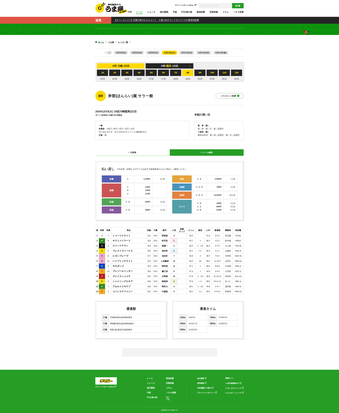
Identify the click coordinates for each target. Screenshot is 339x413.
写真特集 (213, 12)
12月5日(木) (137, 52)
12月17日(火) (238, 52)
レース (139, 12)
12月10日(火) (169, 52)
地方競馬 (164, 12)
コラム (225, 12)
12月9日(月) (153, 52)
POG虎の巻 (186, 12)
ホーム (101, 42)
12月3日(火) (105, 52)
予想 (175, 12)
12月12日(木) (203, 52)
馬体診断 (201, 12)
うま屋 (111, 42)
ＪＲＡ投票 (238, 12)
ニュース (151, 12)
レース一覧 (123, 42)
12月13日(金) (221, 52)
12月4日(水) (121, 52)
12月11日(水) (186, 52)
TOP (130, 12)
